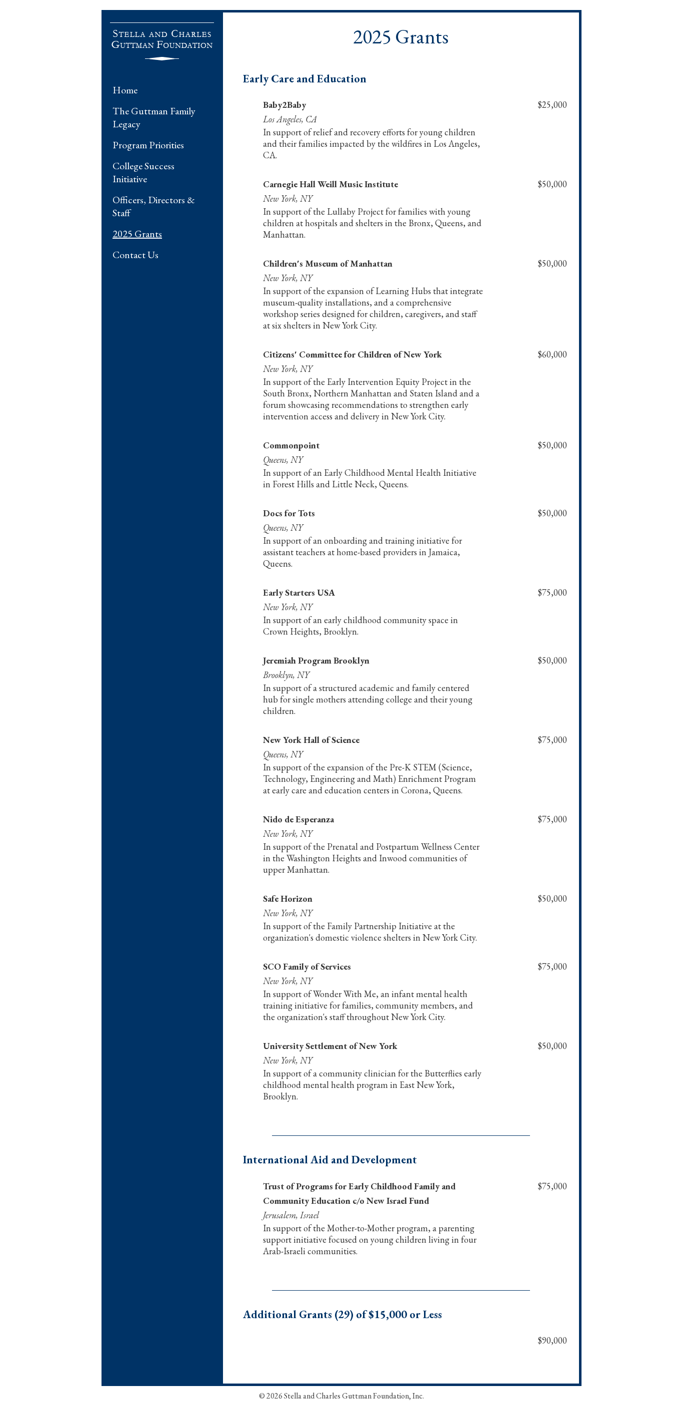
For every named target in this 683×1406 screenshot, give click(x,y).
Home (125, 89)
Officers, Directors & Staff (153, 206)
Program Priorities (148, 144)
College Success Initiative (143, 172)
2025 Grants (137, 233)
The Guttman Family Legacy (154, 117)
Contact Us (135, 254)
